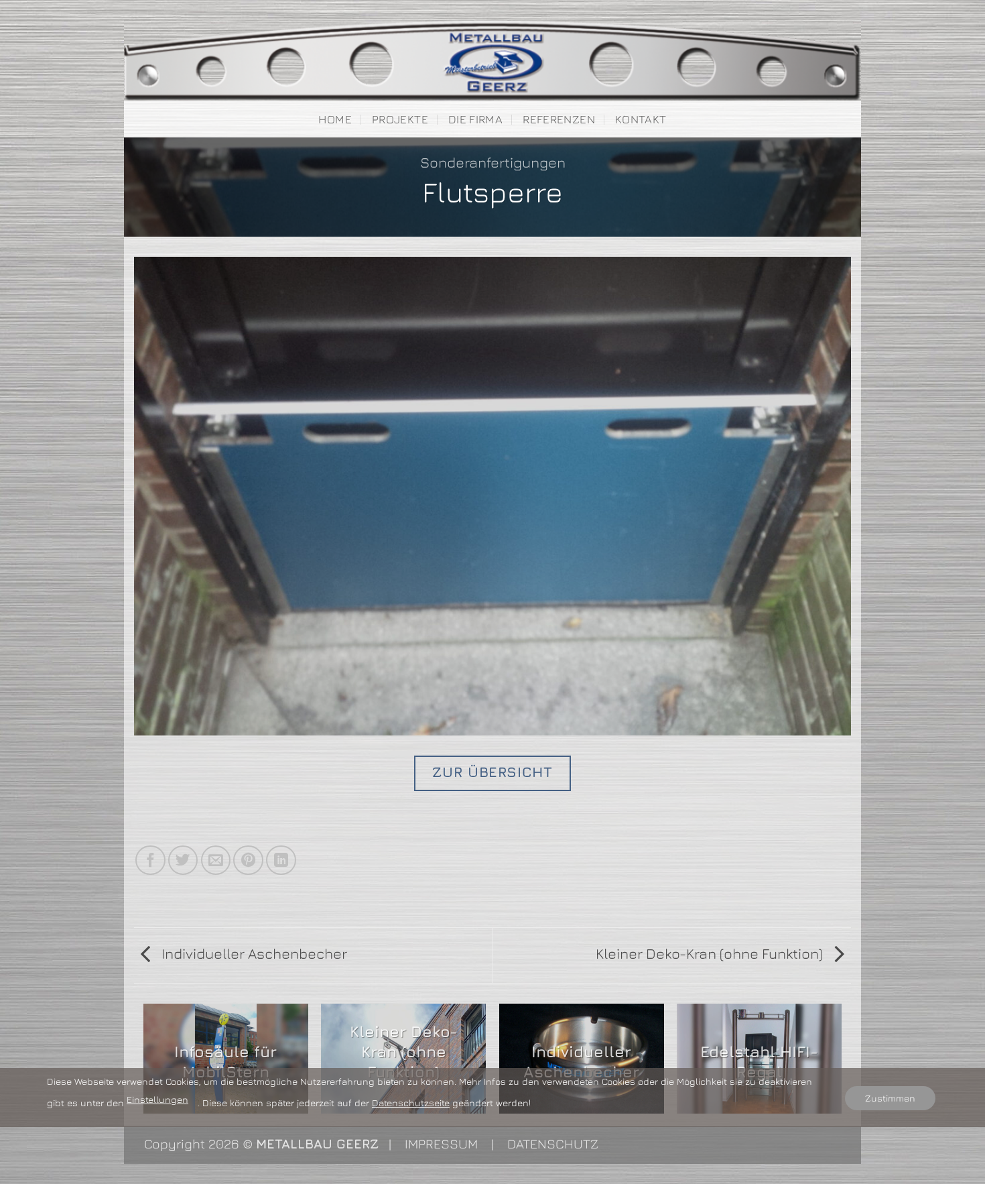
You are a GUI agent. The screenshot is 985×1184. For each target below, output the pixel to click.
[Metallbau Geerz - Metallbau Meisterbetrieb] (492, 60)
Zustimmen (890, 1098)
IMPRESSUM (441, 1143)
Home (334, 119)
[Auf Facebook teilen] (150, 860)
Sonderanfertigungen (493, 162)
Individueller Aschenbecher (252, 953)
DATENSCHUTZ (552, 1143)
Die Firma (475, 119)
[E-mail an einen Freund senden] (216, 860)
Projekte (400, 119)
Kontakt (640, 119)
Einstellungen (157, 1099)
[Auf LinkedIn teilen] (281, 860)
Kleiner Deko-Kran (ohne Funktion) (711, 953)
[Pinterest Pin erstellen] (248, 860)
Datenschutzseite (411, 1102)
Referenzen (558, 119)
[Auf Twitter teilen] (183, 860)
